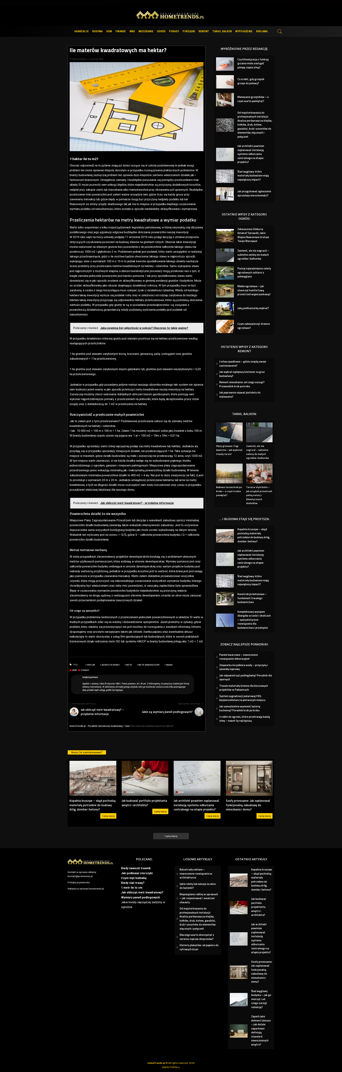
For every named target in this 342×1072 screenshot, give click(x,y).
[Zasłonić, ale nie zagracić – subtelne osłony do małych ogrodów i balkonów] (225, 255)
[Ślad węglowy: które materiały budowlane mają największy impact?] (225, 176)
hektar (91, 664)
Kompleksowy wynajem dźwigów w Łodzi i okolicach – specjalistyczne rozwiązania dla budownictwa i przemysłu (254, 620)
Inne (74, 670)
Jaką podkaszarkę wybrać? (253, 308)
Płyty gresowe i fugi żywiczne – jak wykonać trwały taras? (229, 450)
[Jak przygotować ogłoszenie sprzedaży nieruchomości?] (225, 194)
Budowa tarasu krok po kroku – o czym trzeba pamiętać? (229, 491)
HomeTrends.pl (156, 1062)
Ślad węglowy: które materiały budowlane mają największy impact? (253, 175)
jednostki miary (111, 664)
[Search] (280, 31)
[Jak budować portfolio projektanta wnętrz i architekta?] (145, 778)
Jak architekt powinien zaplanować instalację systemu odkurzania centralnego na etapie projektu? (250, 154)
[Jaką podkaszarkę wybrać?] (225, 308)
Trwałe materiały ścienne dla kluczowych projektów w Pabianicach (243, 688)
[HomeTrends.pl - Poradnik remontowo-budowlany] (171, 16)
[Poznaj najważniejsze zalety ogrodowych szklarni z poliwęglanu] (225, 273)
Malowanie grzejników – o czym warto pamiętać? (253, 99)
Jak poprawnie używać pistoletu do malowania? (239, 394)
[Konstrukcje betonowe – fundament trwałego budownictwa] (225, 598)
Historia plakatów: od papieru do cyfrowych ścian (199, 947)
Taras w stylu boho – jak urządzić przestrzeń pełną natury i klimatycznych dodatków (259, 495)
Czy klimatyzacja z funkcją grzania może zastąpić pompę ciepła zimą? (253, 63)
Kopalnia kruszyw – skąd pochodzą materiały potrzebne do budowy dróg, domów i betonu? (253, 535)
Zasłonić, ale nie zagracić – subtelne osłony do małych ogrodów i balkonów (253, 255)
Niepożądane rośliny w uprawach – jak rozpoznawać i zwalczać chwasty (199, 898)
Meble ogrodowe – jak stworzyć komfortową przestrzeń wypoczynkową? (254, 290)
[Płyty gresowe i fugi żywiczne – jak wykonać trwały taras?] (229, 432)
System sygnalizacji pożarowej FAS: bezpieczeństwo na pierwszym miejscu (242, 698)
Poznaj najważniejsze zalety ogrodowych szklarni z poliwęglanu (254, 272)
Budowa (78, 792)
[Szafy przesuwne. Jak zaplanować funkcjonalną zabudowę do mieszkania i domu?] (249, 778)
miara (169, 664)
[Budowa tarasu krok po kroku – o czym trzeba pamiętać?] (229, 473)
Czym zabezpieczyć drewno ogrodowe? (253, 326)
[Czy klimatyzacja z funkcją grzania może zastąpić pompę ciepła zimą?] (225, 64)
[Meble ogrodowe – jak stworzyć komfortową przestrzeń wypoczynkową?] (225, 291)
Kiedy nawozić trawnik (136, 868)
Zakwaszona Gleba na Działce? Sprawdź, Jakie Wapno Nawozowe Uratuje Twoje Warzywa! (253, 235)
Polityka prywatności (79, 882)
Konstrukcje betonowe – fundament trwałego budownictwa (252, 598)
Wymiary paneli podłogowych (140, 897)
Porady (85, 670)
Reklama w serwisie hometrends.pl (86, 888)
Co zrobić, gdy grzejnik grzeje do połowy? (250, 81)
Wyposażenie (238, 792)
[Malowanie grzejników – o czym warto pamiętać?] (225, 99)
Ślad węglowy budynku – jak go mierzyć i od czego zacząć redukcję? (261, 999)
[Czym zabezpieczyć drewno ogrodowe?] (225, 326)
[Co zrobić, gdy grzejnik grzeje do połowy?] (225, 81)
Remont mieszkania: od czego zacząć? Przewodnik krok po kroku (242, 384)
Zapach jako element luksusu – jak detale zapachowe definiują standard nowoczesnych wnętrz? (261, 1030)
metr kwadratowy (149, 664)
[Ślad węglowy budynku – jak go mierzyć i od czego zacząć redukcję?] (239, 999)
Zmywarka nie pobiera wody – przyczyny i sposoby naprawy (243, 667)
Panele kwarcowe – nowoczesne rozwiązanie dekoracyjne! (238, 657)
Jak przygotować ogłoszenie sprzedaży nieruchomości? (254, 193)
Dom (180, 792)
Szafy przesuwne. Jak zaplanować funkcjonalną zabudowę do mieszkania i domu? (248, 805)
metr (129, 664)
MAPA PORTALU (171, 1067)
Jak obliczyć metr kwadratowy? (142, 892)
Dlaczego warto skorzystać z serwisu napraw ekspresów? (197, 937)
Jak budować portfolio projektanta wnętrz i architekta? (144, 802)
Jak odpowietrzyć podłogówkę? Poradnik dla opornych (245, 677)
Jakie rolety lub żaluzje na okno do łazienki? (198, 886)
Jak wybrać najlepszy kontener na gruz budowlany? (242, 374)
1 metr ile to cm (131, 887)
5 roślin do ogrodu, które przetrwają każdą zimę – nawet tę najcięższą (244, 719)
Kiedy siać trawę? (132, 883)
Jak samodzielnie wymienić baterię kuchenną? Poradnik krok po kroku (239, 708)
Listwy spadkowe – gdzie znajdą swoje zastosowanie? (242, 363)
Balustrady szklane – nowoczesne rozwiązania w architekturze (196, 873)
